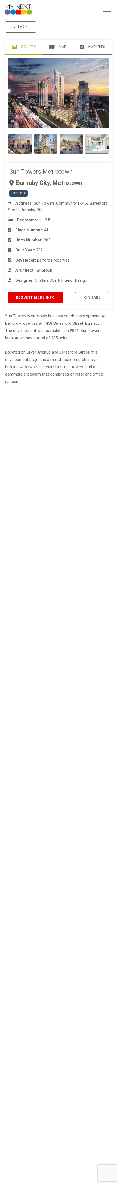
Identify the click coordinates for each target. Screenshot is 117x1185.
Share (94, 297)
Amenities (96, 47)
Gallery (28, 47)
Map (62, 47)
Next (94, 93)
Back (22, 27)
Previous (22, 93)
